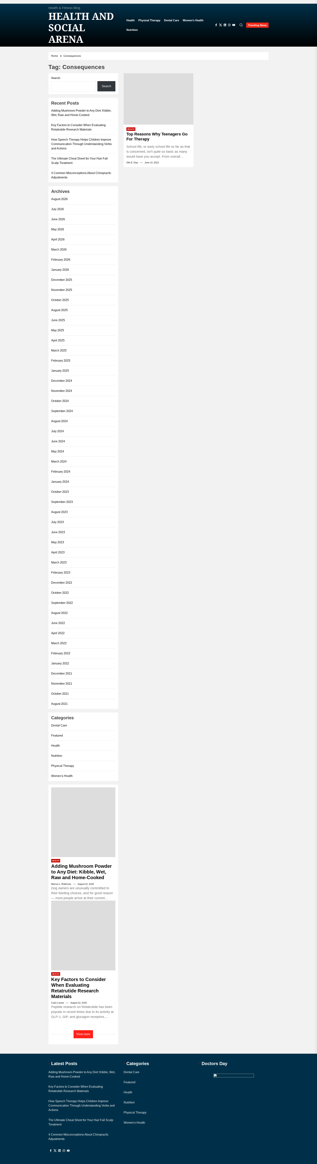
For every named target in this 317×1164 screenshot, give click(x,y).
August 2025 (59, 310)
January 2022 (60, 663)
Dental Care (171, 20)
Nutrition (132, 29)
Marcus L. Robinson (61, 884)
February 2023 (60, 572)
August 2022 (59, 612)
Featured (57, 735)
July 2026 (57, 209)
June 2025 (58, 320)
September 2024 (62, 411)
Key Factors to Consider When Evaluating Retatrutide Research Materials (78, 127)
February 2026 (60, 259)
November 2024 (61, 390)
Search (55, 77)
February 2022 (60, 653)
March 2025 (59, 350)
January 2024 (60, 481)
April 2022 (58, 633)
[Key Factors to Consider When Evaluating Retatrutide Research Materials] (83, 935)
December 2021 (61, 673)
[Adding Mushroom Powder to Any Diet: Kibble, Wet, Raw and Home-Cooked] (83, 822)
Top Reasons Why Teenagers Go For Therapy (156, 136)
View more (83, 1034)
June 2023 (58, 532)
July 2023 (57, 522)
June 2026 (58, 219)
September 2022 (62, 602)
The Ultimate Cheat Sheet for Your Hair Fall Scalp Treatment (79, 160)
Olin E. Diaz (132, 162)
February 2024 (60, 471)
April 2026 (58, 239)
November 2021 (61, 683)
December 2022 (61, 582)
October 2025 (60, 300)
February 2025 (60, 360)
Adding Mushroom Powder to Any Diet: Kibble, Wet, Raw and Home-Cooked (81, 113)
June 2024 (58, 441)
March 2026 (59, 249)
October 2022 (60, 592)
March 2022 (59, 643)
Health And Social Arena (81, 27)
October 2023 (60, 491)
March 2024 (59, 461)
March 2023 (59, 562)
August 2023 (59, 512)
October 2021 (60, 693)
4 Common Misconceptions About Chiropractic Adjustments (81, 175)
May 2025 (57, 330)
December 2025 (61, 279)
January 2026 (60, 269)
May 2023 (57, 542)
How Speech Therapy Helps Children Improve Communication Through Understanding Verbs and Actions (81, 144)
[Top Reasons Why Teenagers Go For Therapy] (158, 99)
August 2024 (59, 421)
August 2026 (59, 199)
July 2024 (57, 431)
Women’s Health (193, 20)
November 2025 (61, 289)
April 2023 (58, 552)
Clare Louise (57, 1003)
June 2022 (58, 623)
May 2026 (57, 229)
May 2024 (57, 451)
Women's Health (62, 775)
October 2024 (60, 400)
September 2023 (62, 501)
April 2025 (58, 340)
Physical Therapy (149, 20)
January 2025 (60, 370)
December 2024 (61, 380)
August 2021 (59, 703)
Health (130, 20)
